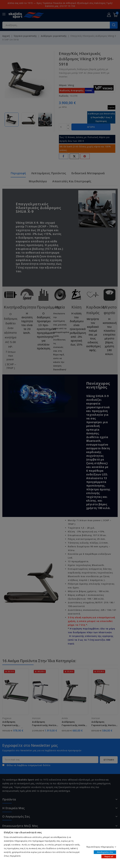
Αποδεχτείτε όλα (105, 852)
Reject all (109, 856)
